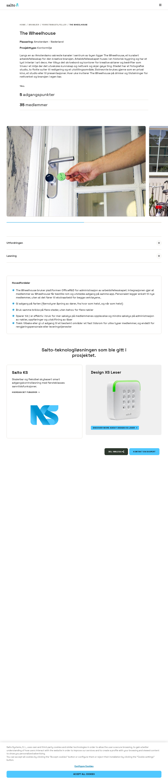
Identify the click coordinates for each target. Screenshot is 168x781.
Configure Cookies (84, 766)
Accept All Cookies (83, 774)
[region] (84, 761)
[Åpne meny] (160, 5)
